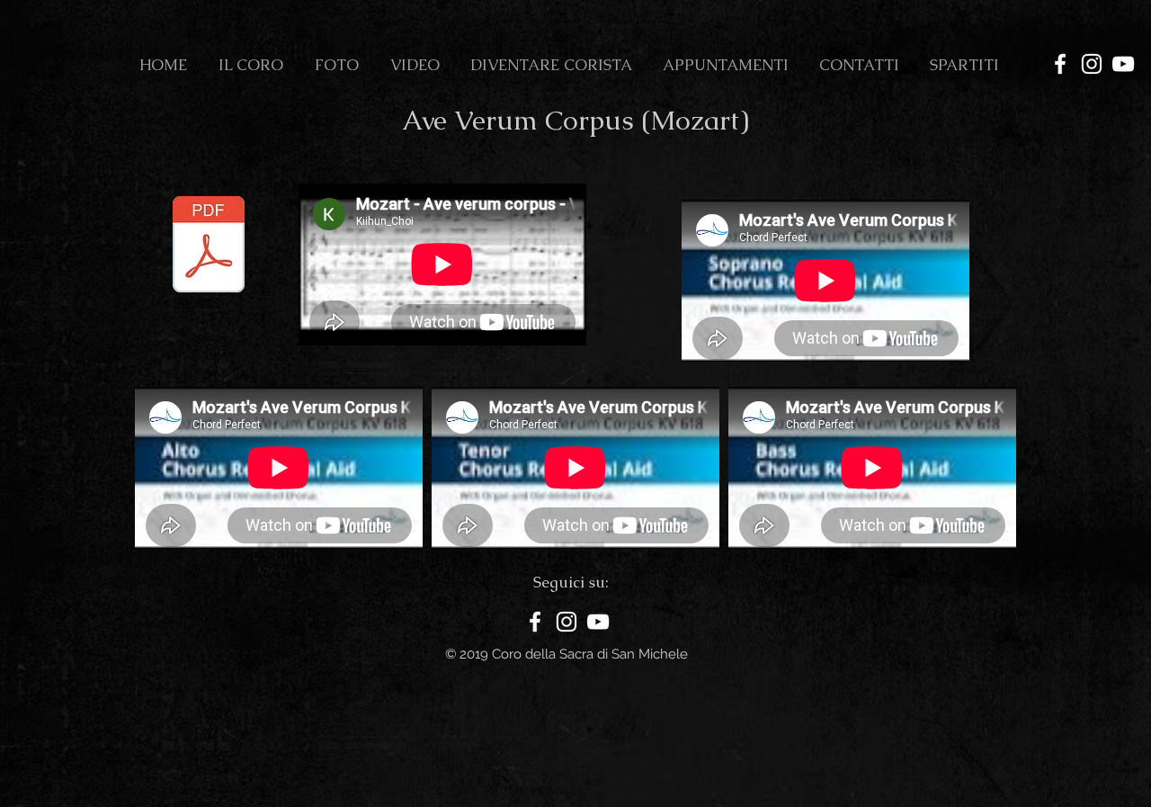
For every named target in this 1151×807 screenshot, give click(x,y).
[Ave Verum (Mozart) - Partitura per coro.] (208, 246)
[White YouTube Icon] (1123, 63)
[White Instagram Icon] (1091, 63)
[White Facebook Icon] (1060, 63)
